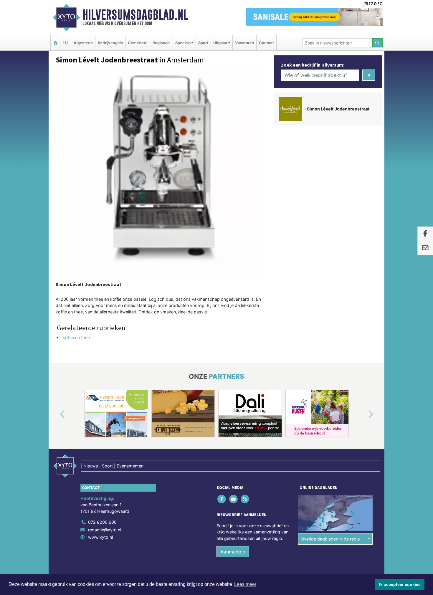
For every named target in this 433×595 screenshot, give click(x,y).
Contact (266, 43)
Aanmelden (232, 552)
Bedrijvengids (110, 43)
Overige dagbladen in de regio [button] (330, 538)
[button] (56, 415)
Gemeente (138, 43)
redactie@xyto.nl (104, 529)
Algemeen (83, 43)
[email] (425, 248)
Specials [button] (183, 43)
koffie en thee (76, 337)
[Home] (55, 42)
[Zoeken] (377, 42)
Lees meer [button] (245, 584)
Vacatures (244, 43)
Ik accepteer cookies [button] (400, 584)
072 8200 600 (102, 522)
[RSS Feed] (245, 499)
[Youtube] (233, 499)
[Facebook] (222, 499)
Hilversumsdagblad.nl (135, 14)
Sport (203, 43)
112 (66, 43)
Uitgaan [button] (220, 43)
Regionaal (161, 43)
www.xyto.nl (100, 537)
